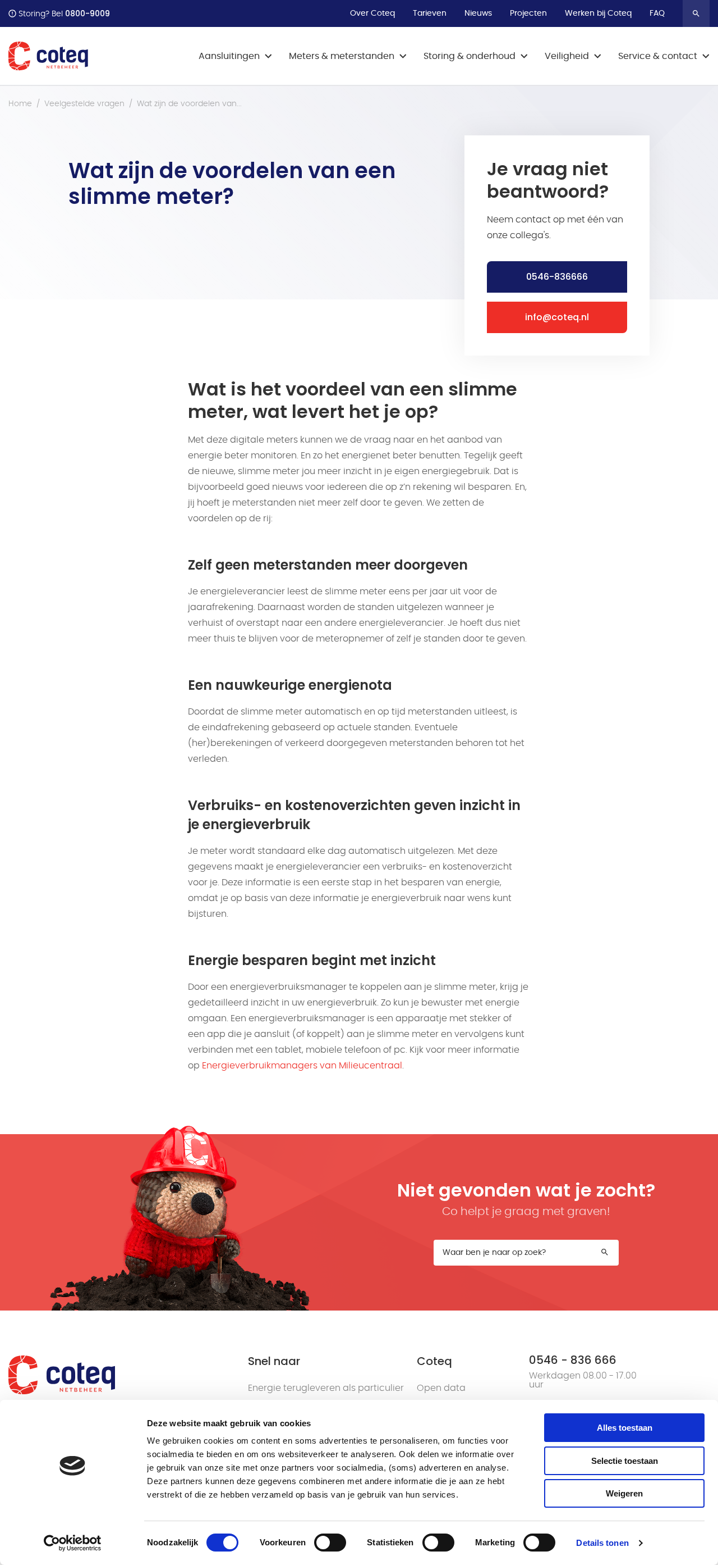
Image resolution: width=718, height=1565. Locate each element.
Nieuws (478, 13)
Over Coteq (372, 13)
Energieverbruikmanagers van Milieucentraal (302, 1065)
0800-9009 (87, 13)
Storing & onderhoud (470, 56)
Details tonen (602, 1543)
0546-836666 (557, 276)
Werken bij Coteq (598, 13)
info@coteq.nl (557, 317)
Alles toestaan (624, 1427)
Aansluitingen (229, 56)
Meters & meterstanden (341, 56)
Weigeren (624, 1493)
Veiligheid (567, 56)
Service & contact (657, 56)
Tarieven (430, 13)
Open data (441, 1388)
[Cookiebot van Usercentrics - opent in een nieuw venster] (73, 1543)
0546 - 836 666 (572, 1359)
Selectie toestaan (624, 1461)
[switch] (330, 1543)
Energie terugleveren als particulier (326, 1388)
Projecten (528, 13)
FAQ (657, 13)
